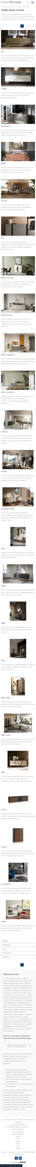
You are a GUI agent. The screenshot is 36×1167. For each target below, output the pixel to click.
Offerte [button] (5, 957)
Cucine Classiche (18, 1132)
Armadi (18, 1148)
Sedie (18, 1136)
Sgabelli (18, 1141)
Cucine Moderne (18, 1129)
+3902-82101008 (19, 1124)
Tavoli (18, 1139)
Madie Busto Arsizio (24, 6)
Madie (17, 6)
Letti (18, 1146)
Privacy (3, 1165)
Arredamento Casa (10, 6)
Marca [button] (5, 941)
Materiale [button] (6, 945)
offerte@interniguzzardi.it (20, 1127)
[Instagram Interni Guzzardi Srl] (20, 1158)
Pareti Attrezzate (18, 1134)
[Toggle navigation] (32, 2)
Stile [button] (4, 949)
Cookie (8, 1165)
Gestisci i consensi (17, 1165)
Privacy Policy (18, 1154)
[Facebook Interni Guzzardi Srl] (16, 1158)
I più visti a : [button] (7, 953)
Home (2, 6)
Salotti (18, 1144)
